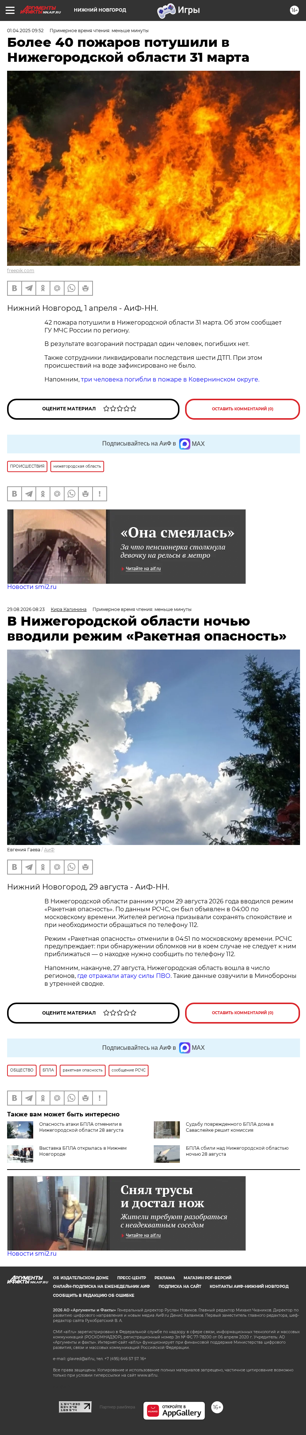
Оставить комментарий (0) (243, 409)
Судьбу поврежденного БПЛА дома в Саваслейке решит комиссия (230, 1127)
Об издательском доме (81, 1278)
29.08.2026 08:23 (26, 609)
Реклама (164, 1278)
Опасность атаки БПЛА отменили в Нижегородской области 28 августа (81, 1127)
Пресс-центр (131, 1278)
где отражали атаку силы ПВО (124, 975)
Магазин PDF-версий (207, 1278)
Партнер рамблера (117, 1407)
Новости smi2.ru (32, 586)
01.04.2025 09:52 (25, 30)
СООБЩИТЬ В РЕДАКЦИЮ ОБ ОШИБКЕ (93, 1295)
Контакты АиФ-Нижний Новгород (249, 1286)
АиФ (49, 849)
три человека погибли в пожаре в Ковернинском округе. (170, 379)
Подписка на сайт (180, 1286)
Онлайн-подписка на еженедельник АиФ (101, 1286)
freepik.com (20, 270)
